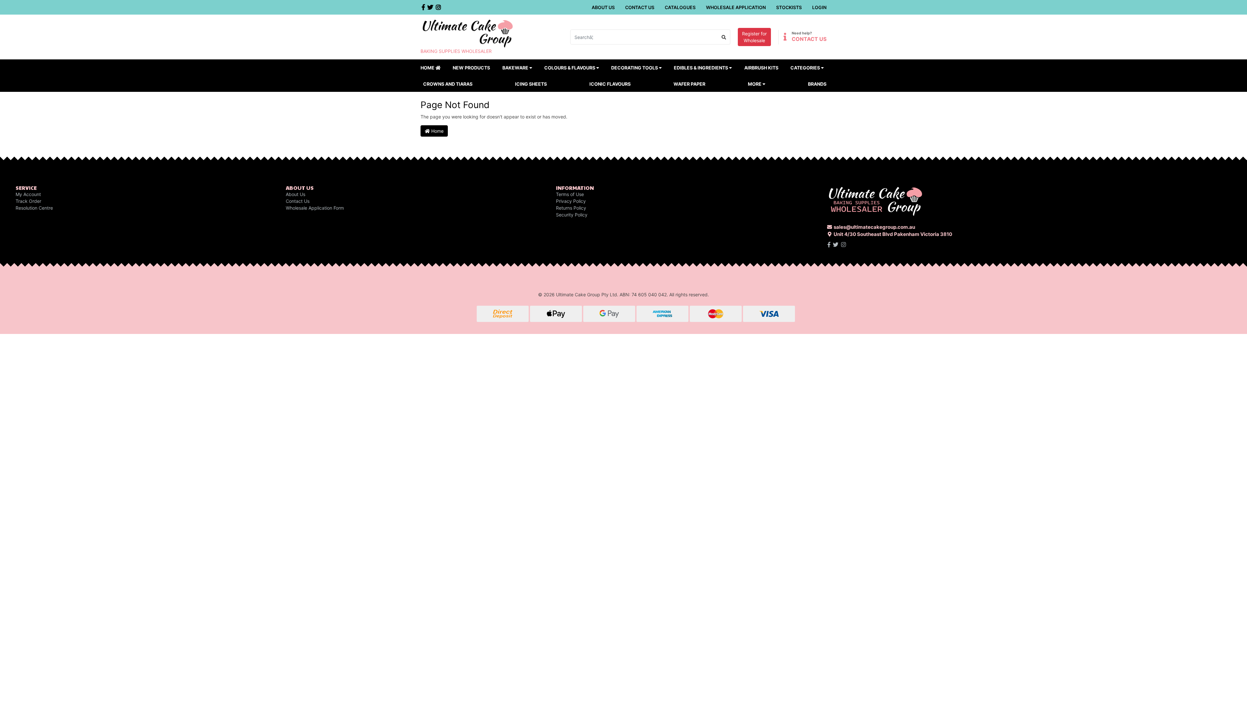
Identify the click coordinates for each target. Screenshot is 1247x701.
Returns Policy (571, 208)
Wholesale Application (736, 7)
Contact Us (639, 7)
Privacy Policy (571, 201)
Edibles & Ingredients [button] (701, 67)
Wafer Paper (689, 84)
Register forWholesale (754, 37)
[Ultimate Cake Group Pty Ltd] (468, 33)
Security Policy (571, 214)
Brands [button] (817, 84)
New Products (471, 67)
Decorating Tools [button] (635, 67)
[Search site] (724, 37)
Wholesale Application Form (315, 208)
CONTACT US (809, 39)
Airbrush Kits (761, 67)
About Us (603, 7)
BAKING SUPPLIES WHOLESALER (456, 51)
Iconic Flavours (610, 84)
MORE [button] (755, 84)
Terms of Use (570, 194)
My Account (28, 194)
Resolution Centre (34, 208)
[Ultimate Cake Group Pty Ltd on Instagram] (843, 244)
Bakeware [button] (515, 67)
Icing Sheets (531, 84)
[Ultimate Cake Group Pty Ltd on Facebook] (828, 244)
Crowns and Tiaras (447, 84)
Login (819, 7)
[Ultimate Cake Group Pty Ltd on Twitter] (835, 244)
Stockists (789, 7)
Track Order (28, 201)
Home (428, 67)
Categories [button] (805, 67)
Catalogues (680, 7)
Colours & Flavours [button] (570, 67)
